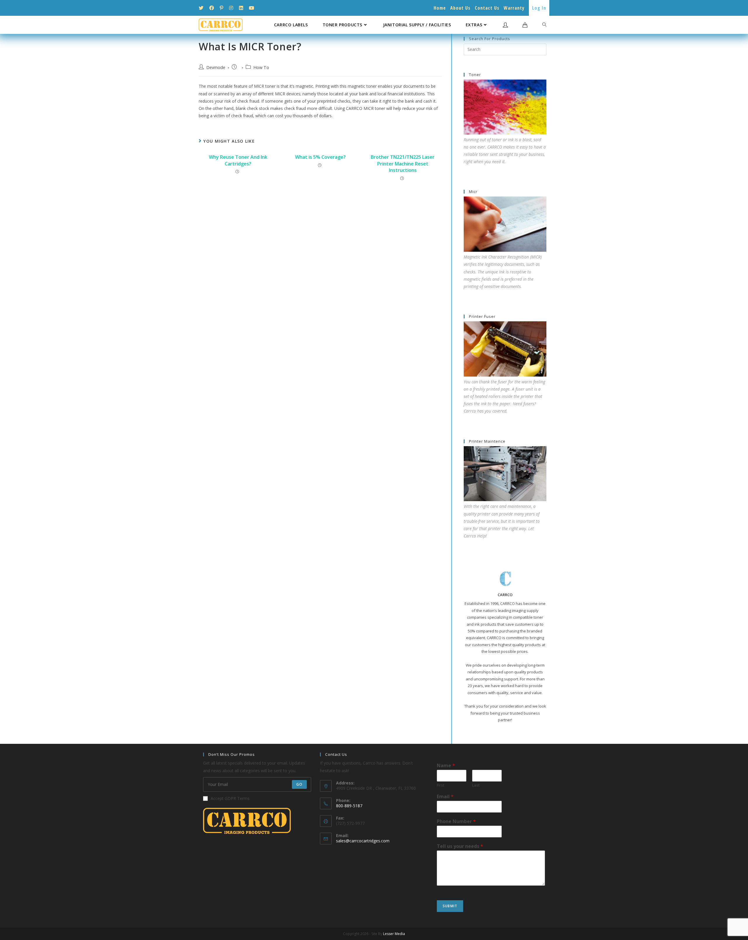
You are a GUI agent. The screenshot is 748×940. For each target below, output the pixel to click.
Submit (450, 905)
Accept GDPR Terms (230, 798)
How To (261, 67)
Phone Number (456, 821)
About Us (460, 8)
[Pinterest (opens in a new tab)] (221, 8)
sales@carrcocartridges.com (362, 841)
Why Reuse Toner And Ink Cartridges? (238, 160)
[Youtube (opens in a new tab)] (251, 8)
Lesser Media (394, 933)
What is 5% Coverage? (320, 157)
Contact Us (487, 8)
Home (440, 8)
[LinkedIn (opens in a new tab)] (241, 8)
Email (445, 797)
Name (446, 766)
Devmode (215, 67)
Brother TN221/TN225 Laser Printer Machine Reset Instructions (402, 163)
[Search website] (544, 25)
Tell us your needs (460, 846)
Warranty (514, 8)
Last (475, 785)
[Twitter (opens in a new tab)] (202, 8)
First (440, 785)
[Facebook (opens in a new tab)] (211, 8)
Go (299, 784)
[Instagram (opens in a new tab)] (231, 8)
